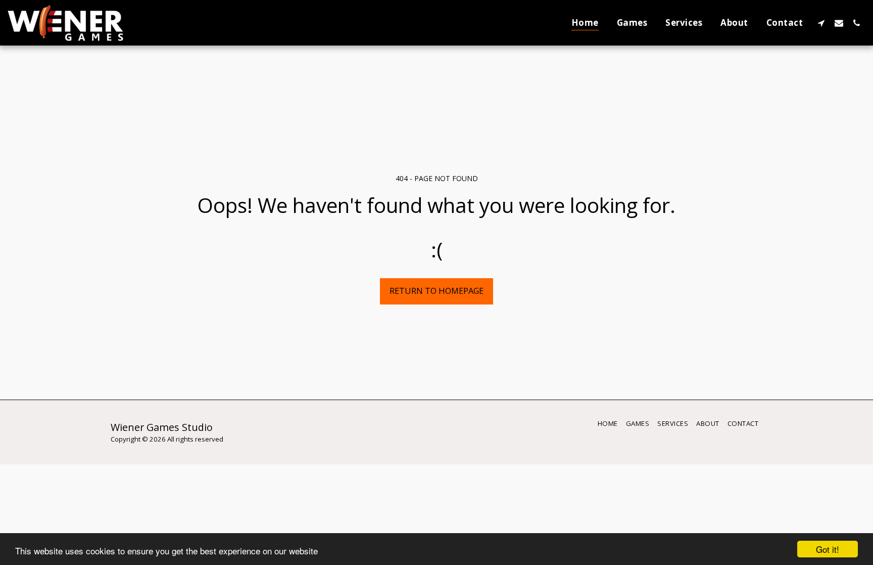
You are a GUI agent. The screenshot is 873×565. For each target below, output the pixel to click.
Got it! (827, 549)
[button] (821, 22)
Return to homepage (436, 290)
